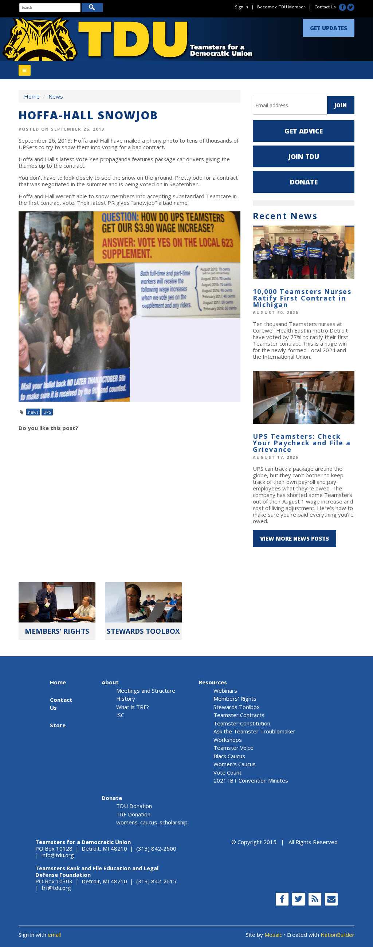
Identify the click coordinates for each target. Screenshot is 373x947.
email (54, 934)
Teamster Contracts (238, 715)
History (125, 698)
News (55, 96)
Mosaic (273, 934)
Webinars (225, 690)
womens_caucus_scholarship (152, 822)
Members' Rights (234, 698)
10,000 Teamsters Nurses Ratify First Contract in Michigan (302, 298)
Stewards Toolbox (236, 707)
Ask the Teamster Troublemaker (254, 731)
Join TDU (303, 156)
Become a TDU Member (281, 6)
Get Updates (328, 28)
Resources (213, 682)
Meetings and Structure (145, 690)
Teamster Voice (233, 747)
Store (58, 725)
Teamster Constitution (241, 723)
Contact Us (324, 6)
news (33, 412)
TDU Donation (134, 805)
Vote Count (227, 772)
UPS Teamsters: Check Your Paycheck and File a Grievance (302, 443)
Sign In (241, 6)
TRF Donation (133, 814)
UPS (47, 412)
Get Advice (303, 131)
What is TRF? (132, 707)
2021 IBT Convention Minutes (250, 780)
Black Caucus (229, 756)
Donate (304, 182)
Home (32, 96)
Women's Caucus (234, 764)
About (110, 682)
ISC (120, 715)
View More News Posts (294, 538)
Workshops (227, 739)
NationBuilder (337, 934)
